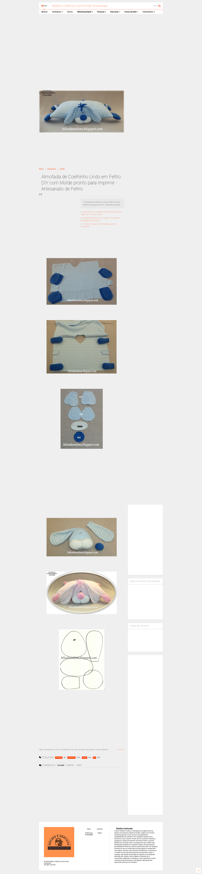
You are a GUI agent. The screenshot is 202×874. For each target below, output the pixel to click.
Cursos (70, 12)
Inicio (45, 12)
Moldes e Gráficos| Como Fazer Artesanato (80, 6)
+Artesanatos (147, 12)
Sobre (100, 833)
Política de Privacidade (89, 833)
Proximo (120, 749)
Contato (100, 829)
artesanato (51, 169)
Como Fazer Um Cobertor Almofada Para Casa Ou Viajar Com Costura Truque (101, 213)
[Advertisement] (101, 34)
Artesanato (56, 12)
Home (41, 169)
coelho (62, 169)
